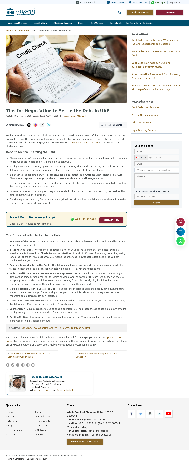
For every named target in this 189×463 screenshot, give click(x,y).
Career (39, 412)
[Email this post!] (33, 366)
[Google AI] (35, 125)
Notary (81, 23)
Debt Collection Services (145, 107)
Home (9, 23)
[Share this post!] (7, 366)
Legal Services (20, 23)
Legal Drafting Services (144, 130)
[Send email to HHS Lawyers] (180, 231)
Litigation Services (141, 122)
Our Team (130, 23)
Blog (138, 23)
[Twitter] (141, 416)
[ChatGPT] (28, 125)
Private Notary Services (144, 114)
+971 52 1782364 (97, 419)
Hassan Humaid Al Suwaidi (46, 376)
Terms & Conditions (15, 459)
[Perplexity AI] (48, 125)
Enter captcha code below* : (151, 191)
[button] (119, 12)
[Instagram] (150, 416)
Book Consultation (140, 12)
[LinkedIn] (159, 416)
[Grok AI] (41, 125)
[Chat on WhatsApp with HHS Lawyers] (180, 241)
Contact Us (170, 12)
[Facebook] (132, 416)
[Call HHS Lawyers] (180, 222)
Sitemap (12, 421)
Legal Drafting (40, 23)
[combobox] (141, 157)
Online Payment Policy (37, 459)
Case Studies (14, 430)
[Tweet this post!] (12, 366)
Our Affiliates (42, 416)
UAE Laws (40, 430)
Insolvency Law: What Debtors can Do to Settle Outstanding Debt (55, 328)
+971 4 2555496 (41, 390)
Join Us (11, 434)
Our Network (116, 23)
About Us (12, 416)
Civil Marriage (97, 23)
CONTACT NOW (111, 220)
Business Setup (43, 421)
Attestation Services (62, 23)
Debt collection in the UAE (84, 142)
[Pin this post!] (23, 366)
